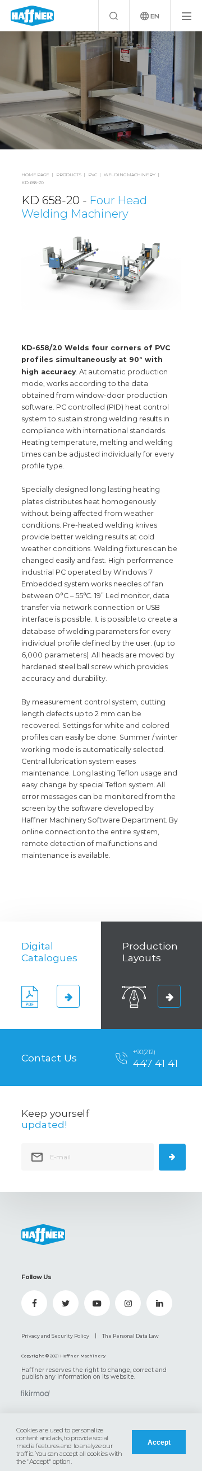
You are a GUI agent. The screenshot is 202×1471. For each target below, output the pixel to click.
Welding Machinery (129, 174)
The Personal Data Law (130, 1336)
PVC (92, 174)
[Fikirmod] (35, 1393)
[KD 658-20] (101, 90)
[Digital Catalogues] (68, 996)
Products (68, 174)
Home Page (35, 174)
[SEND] (172, 1157)
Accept (159, 1442)
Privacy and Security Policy (55, 1336)
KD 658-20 (32, 182)
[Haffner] (32, 16)
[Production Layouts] (169, 996)
